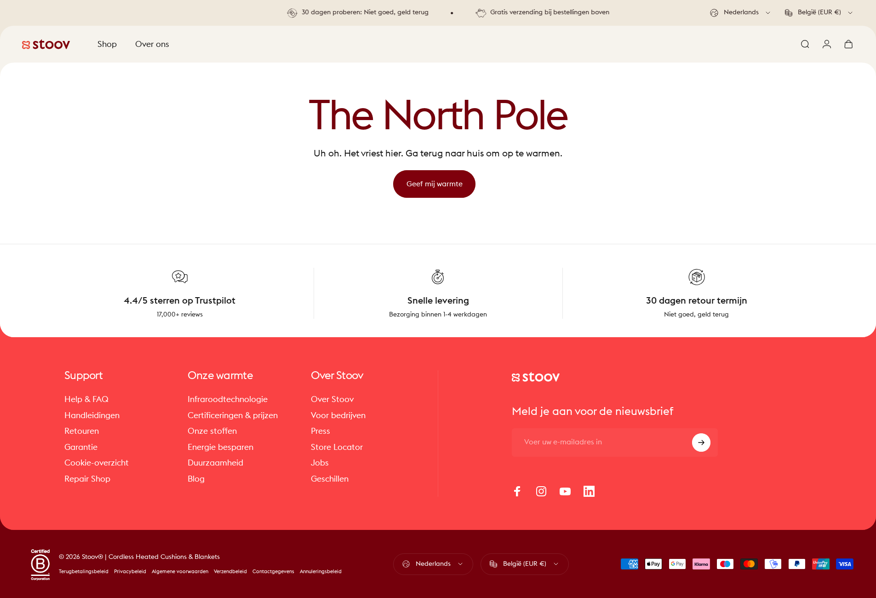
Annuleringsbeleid (321, 571)
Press (320, 431)
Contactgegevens (273, 571)
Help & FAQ (86, 399)
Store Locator (337, 447)
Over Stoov (332, 399)
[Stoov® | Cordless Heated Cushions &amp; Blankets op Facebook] (517, 491)
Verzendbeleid (230, 571)
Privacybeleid (130, 571)
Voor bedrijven (338, 415)
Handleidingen (92, 415)
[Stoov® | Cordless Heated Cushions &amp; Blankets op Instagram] (541, 491)
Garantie (80, 447)
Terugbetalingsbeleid (84, 571)
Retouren (81, 431)
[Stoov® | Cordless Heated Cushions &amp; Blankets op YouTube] (565, 491)
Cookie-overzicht (96, 463)
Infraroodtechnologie (228, 399)
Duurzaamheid (215, 463)
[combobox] (741, 13)
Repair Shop (87, 479)
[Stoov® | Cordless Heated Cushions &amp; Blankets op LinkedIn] (589, 491)
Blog (196, 479)
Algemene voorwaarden (180, 571)
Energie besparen (220, 447)
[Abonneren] (701, 442)
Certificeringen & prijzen (233, 415)
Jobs (320, 463)
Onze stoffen (212, 431)
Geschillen (330, 479)
